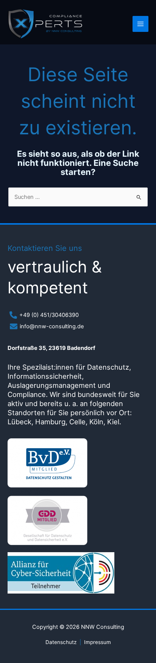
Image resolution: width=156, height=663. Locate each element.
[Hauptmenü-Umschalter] (140, 24)
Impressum (97, 642)
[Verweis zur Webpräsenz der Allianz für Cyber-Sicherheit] (61, 572)
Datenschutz (60, 642)
